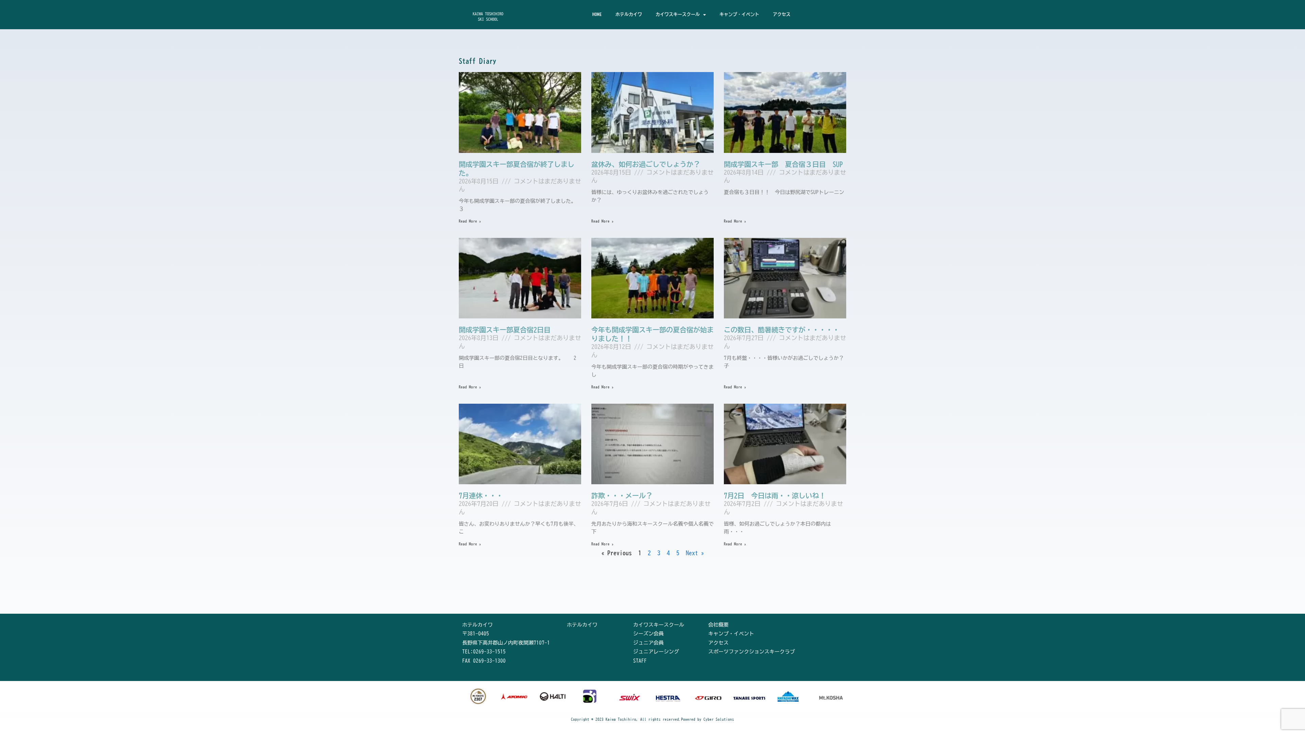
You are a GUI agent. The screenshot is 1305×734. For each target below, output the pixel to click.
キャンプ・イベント (739, 14)
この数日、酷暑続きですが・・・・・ (781, 329)
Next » (695, 553)
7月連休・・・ (481, 495)
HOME (597, 14)
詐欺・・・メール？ (621, 495)
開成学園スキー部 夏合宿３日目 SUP (783, 164)
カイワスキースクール (678, 14)
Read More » (470, 221)
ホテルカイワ (628, 14)
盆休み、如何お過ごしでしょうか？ (645, 164)
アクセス (781, 14)
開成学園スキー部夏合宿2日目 (505, 329)
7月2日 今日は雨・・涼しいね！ (775, 495)
